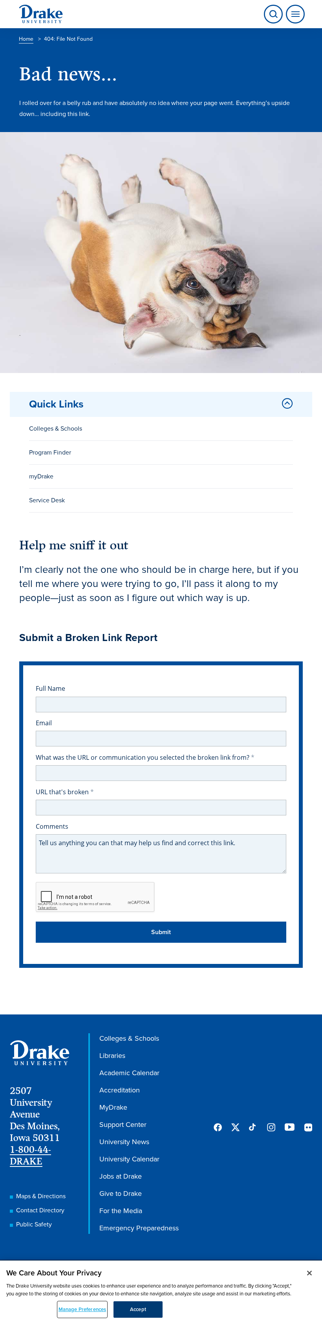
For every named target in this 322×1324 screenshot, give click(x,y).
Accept (138, 1309)
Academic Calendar (129, 1073)
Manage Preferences (82, 1309)
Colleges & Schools (55, 428)
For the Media (120, 1211)
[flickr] (308, 1127)
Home (26, 39)
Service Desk (47, 500)
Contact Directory (40, 1210)
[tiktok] (253, 1127)
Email (44, 723)
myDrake (41, 476)
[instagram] (271, 1127)
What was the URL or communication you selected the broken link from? (143, 757)
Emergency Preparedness (139, 1228)
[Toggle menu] (293, 14)
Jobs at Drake (120, 1176)
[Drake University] (41, 14)
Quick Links (56, 404)
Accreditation (119, 1090)
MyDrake (113, 1107)
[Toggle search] (273, 14)
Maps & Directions (41, 1196)
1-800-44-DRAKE (30, 1155)
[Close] (309, 1273)
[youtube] (290, 1127)
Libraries (112, 1056)
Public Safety (34, 1224)
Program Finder (50, 452)
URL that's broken (63, 792)
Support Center (122, 1124)
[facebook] (218, 1127)
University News (124, 1142)
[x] (235, 1127)
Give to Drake (120, 1193)
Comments (52, 826)
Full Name (50, 688)
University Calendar (129, 1159)
